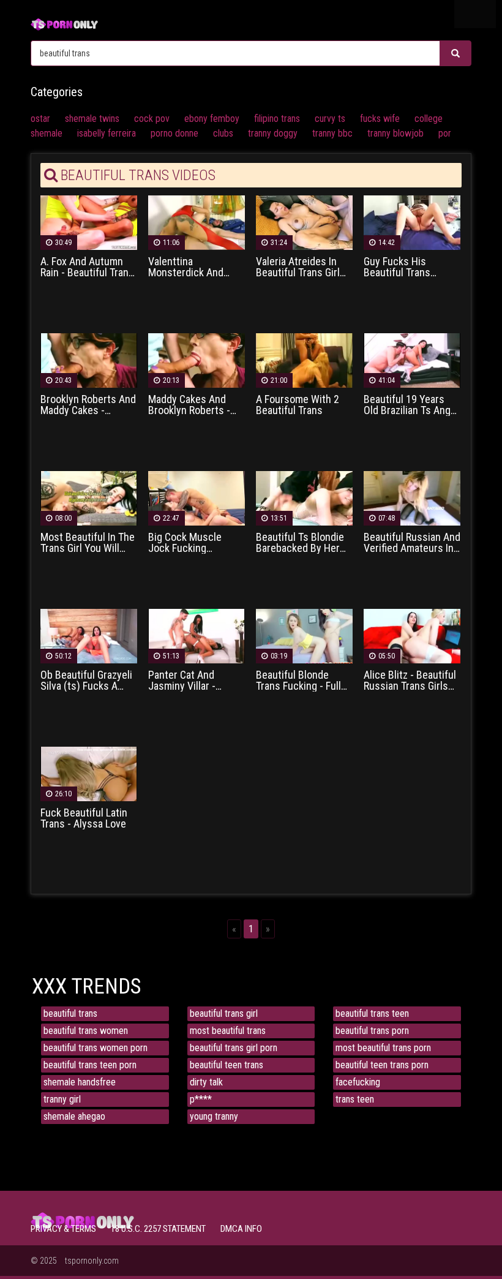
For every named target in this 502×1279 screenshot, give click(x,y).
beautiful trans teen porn (90, 1065)
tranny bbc (332, 133)
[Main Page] (64, 23)
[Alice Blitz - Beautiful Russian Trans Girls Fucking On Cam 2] (412, 635)
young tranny (214, 1116)
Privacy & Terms (63, 1228)
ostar (40, 118)
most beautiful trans (228, 1030)
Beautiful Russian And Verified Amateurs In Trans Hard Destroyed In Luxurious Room (412, 543)
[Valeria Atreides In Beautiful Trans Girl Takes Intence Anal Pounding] (304, 222)
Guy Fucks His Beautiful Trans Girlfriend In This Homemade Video (402, 267)
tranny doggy (273, 133)
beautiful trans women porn (95, 1048)
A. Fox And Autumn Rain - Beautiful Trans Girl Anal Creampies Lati (87, 267)
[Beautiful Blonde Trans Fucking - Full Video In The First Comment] (304, 635)
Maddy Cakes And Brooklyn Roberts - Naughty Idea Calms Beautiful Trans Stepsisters (191, 405)
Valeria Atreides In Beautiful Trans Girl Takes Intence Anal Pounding (298, 267)
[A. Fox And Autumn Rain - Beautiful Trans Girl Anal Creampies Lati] (88, 222)
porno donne (174, 133)
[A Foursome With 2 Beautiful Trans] (304, 360)
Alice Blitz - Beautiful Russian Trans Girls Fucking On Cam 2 (410, 681)
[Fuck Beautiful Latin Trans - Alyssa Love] (88, 773)
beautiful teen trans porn (382, 1065)
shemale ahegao (74, 1116)
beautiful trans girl (224, 1013)
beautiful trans (70, 1013)
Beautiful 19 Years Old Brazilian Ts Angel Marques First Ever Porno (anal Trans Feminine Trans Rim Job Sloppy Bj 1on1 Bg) (411, 405)
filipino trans (277, 118)
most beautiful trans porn (383, 1048)
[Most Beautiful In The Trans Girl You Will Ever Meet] (88, 498)
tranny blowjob (395, 133)
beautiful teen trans (226, 1065)
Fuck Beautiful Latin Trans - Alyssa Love (83, 818)
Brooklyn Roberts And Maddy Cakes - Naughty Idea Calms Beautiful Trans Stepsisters (88, 405)
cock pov (152, 118)
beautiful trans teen (372, 1013)
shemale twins (92, 118)
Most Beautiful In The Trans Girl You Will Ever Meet (87, 543)
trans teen (354, 1099)
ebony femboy (211, 118)
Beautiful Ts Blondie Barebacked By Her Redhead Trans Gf (300, 543)
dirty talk (206, 1082)
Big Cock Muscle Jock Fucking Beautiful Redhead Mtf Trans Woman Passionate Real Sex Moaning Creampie (193, 543)
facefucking (357, 1082)
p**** (201, 1099)
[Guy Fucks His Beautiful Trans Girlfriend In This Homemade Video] (412, 222)
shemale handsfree (79, 1082)
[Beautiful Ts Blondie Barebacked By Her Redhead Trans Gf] (304, 498)
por (444, 133)
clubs (223, 133)
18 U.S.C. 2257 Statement (158, 1228)
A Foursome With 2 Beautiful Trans (297, 405)
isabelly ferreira (106, 133)
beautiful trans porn (372, 1030)
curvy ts (330, 118)
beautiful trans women (85, 1030)
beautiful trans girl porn (233, 1048)
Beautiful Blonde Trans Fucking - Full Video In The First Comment (298, 681)
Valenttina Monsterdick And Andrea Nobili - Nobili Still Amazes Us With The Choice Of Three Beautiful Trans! (194, 267)
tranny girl (62, 1099)
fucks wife (380, 118)
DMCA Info (241, 1228)
